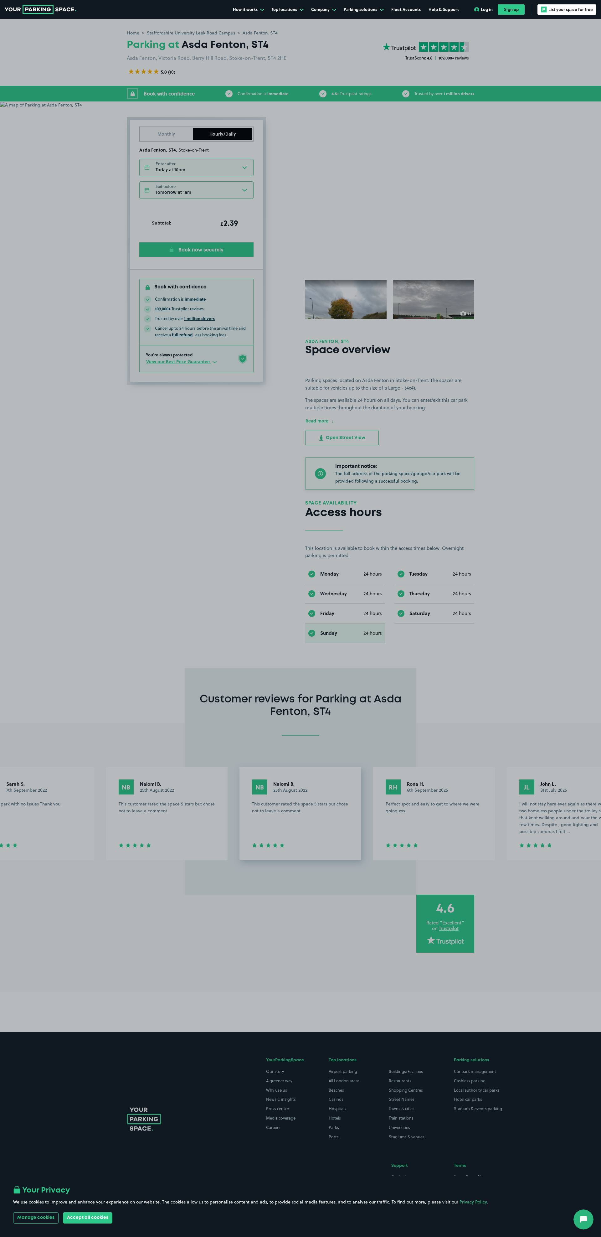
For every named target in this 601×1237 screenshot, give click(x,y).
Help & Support (444, 9)
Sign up (511, 9)
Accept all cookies (87, 1217)
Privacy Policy (473, 1202)
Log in (487, 9)
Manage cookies (35, 1217)
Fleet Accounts (406, 9)
